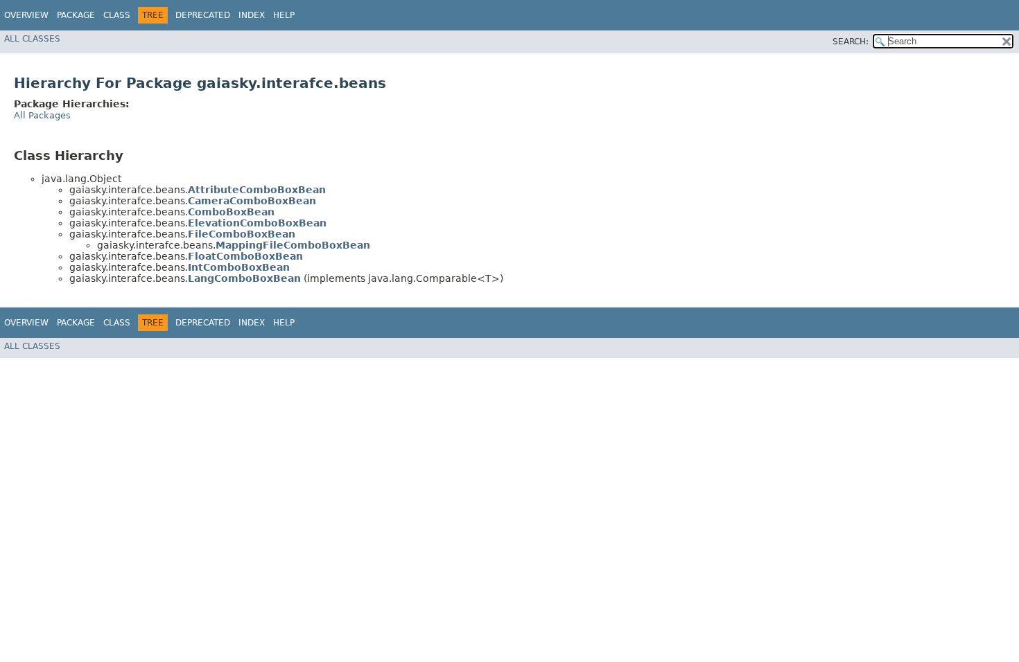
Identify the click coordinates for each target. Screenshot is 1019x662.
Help (284, 15)
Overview (26, 15)
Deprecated (202, 15)
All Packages (42, 115)
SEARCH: (851, 41)
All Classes (32, 39)
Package (76, 15)
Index (251, 15)
